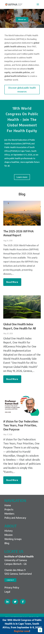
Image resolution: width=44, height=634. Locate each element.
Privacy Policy (11, 587)
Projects (8, 509)
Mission (8, 534)
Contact (10, 580)
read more (12, 281)
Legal (7, 591)
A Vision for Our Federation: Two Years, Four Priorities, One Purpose (20, 425)
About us (22, 19)
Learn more (22, 177)
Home (7, 505)
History (8, 530)
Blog (22, 194)
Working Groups (13, 539)
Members (9, 513)
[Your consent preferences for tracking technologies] (40, 630)
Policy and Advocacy (15, 517)
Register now (21, 631)
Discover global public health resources (22, 89)
